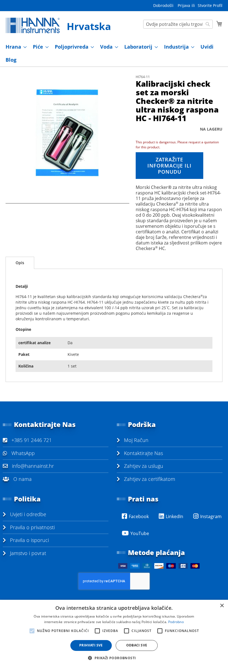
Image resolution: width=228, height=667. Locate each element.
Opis (20, 262)
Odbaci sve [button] (136, 645)
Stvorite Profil (210, 5)
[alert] (114, 633)
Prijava (184, 5)
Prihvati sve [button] (91, 645)
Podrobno (176, 621)
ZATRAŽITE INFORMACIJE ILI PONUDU (169, 165)
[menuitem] (14, 46)
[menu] (114, 53)
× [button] (222, 606)
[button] (114, 657)
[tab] (20, 263)
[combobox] (178, 24)
